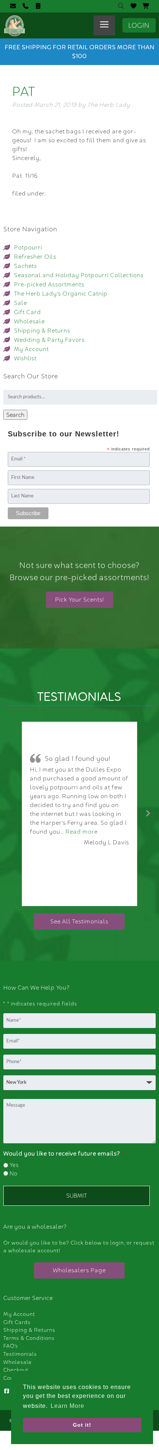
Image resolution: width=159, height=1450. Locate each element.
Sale (20, 303)
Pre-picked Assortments (49, 284)
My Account (31, 349)
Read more (81, 831)
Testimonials (20, 1354)
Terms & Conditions (29, 1338)
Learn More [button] (67, 1406)
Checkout (15, 1369)
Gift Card (27, 312)
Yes (14, 1165)
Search (15, 415)
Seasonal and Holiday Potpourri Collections (78, 275)
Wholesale (29, 321)
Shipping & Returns (42, 330)
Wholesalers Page (79, 1270)
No (14, 1173)
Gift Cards (17, 1322)
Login (139, 25)
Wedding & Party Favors (49, 340)
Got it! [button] (82, 1425)
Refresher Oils (35, 257)
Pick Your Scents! (79, 599)
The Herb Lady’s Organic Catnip (61, 293)
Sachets (25, 266)
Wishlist (25, 358)
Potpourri (28, 247)
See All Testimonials (79, 921)
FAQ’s (10, 1345)
